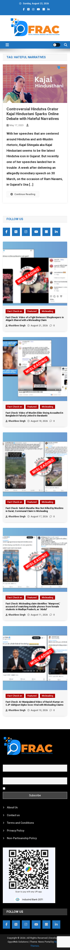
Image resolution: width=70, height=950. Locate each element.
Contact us (13, 815)
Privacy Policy (15, 830)
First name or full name (16, 762)
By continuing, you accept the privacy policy (32, 788)
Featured (32, 311)
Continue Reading (24, 194)
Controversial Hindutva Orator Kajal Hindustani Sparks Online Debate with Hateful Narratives (33, 114)
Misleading (47, 311)
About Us (12, 807)
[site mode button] (56, 45)
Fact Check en (14, 311)
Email (6, 775)
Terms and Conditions (20, 822)
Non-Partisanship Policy (22, 838)
